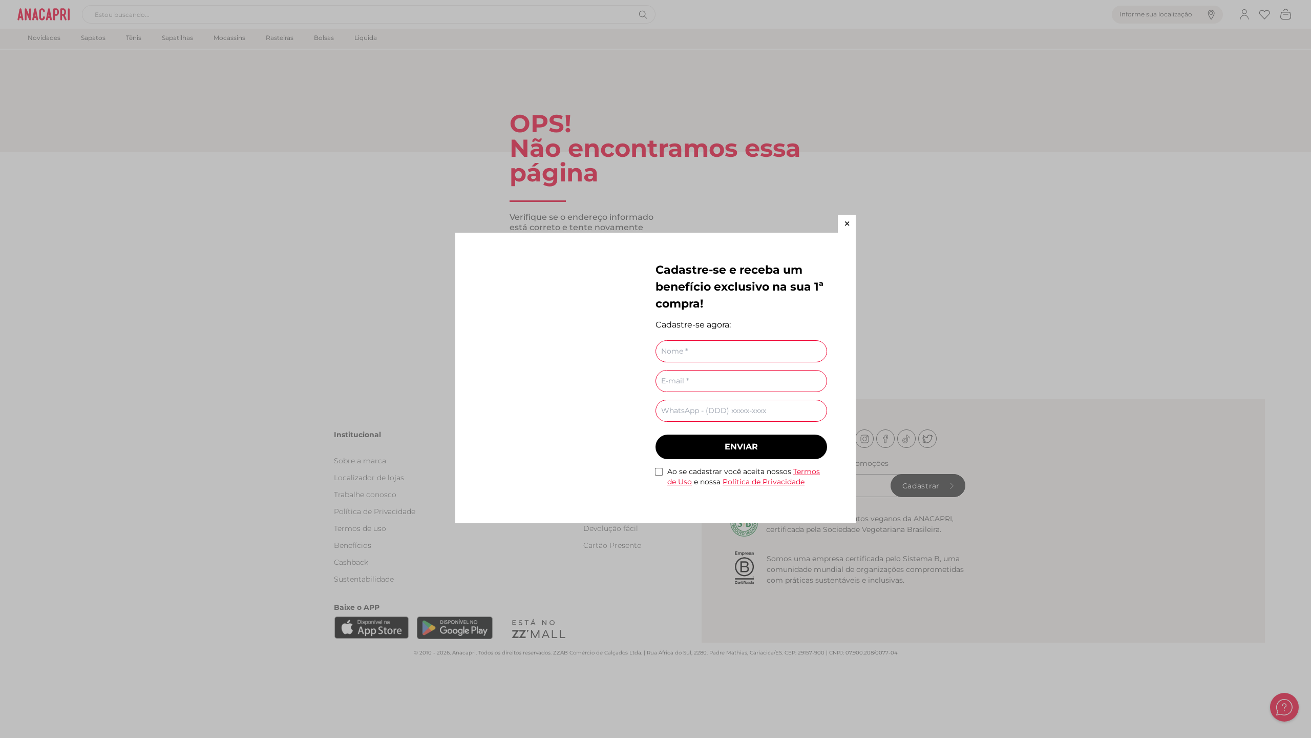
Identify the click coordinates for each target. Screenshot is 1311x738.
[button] (847, 224)
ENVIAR (741, 447)
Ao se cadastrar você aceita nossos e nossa (743, 476)
